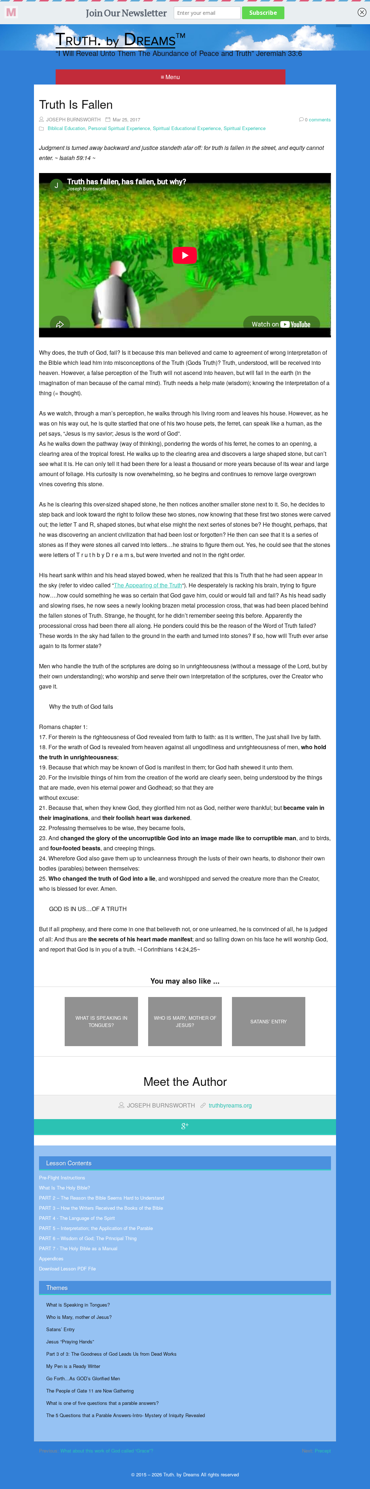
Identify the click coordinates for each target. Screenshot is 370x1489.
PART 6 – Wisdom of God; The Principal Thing (88, 1238)
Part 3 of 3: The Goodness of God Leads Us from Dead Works (111, 1353)
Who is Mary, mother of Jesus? (79, 1316)
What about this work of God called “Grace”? (106, 1450)
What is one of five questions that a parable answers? (102, 1402)
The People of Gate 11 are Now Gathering (90, 1390)
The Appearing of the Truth (148, 585)
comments (318, 119)
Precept (323, 1450)
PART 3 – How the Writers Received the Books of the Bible (101, 1207)
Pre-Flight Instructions (62, 1177)
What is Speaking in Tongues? (78, 1304)
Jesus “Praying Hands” (70, 1341)
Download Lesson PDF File (67, 1268)
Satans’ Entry (60, 1329)
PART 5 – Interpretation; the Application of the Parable (96, 1228)
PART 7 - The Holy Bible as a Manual (78, 1248)
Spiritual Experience (245, 128)
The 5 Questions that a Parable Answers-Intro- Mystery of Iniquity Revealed (125, 1415)
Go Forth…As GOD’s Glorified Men (83, 1378)
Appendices (51, 1258)
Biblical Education (66, 128)
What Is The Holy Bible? (64, 1187)
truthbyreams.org (230, 1105)
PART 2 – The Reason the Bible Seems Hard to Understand (101, 1197)
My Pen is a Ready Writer (73, 1366)
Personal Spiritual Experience (119, 128)
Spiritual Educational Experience (187, 128)
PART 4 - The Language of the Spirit (77, 1217)
